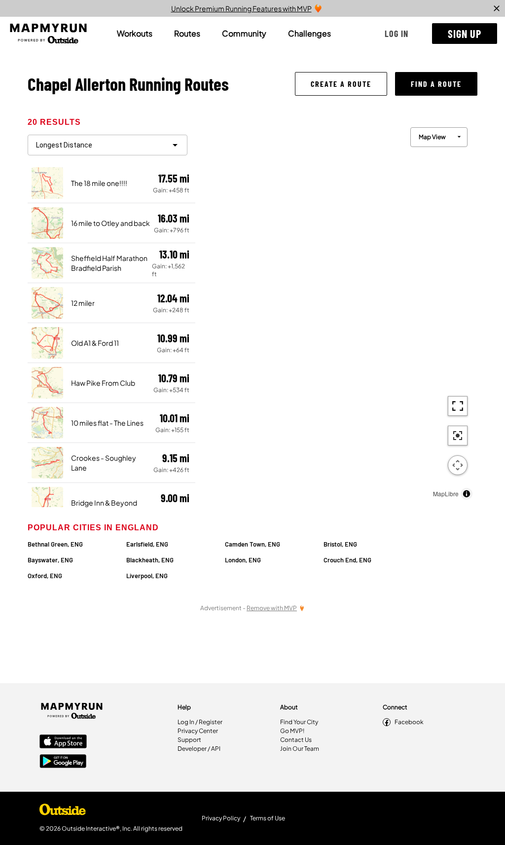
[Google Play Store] (63, 762)
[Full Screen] (458, 406)
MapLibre (446, 493)
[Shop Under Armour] (62, 812)
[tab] (134, 33)
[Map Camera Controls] (458, 465)
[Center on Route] (458, 435)
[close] (496, 8)
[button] (396, 33)
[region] (336, 311)
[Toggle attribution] (466, 494)
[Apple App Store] (63, 742)
